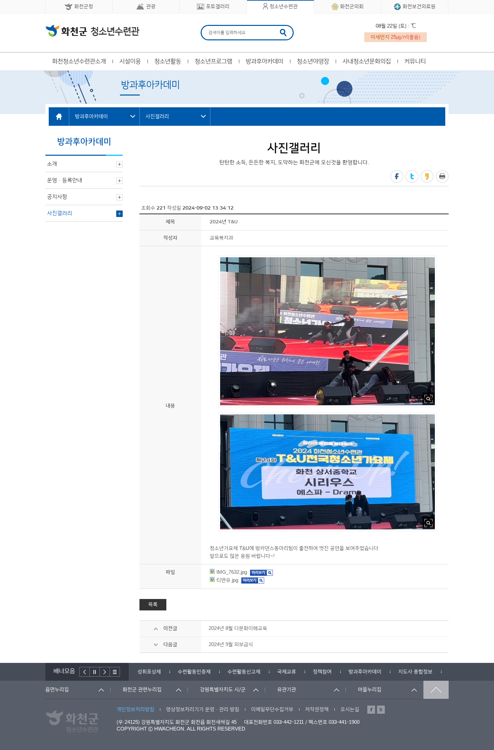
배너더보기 (115, 672)
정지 (95, 672)
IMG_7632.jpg (231, 572)
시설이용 (130, 61)
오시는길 (349, 709)
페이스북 (396, 176)
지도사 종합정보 (415, 672)
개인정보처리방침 (135, 709)
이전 (84, 672)
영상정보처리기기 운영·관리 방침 (202, 709)
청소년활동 (167, 61)
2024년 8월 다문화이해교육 (238, 628)
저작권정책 (317, 709)
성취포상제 (149, 672)
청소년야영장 (313, 61)
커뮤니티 (415, 61)
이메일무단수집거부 (272, 709)
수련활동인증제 (194, 672)
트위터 (412, 176)
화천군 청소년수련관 (92, 31)
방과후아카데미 (264, 61)
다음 (105, 672)
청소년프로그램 (213, 61)
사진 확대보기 (428, 399)
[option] (149, 672)
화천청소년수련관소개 (79, 61)
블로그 (381, 710)
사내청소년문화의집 (366, 61)
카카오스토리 (427, 176)
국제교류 (286, 672)
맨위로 (436, 690)
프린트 (442, 176)
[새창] (261, 572)
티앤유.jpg (227, 580)
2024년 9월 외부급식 (231, 644)
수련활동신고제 (244, 672)
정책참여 (322, 672)
